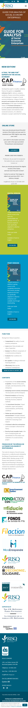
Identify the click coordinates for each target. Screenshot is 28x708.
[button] (6, 1)
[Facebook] (12, 1)
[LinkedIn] (14, 1)
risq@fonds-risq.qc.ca (8, 675)
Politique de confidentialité (16, 706)
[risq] (7, 6)
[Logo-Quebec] (14, 682)
